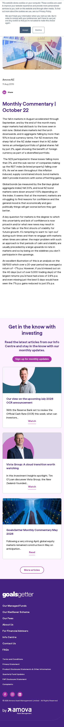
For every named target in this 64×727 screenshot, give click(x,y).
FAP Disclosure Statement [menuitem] (14, 679)
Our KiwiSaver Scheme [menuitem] (16, 612)
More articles (32, 569)
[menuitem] (4, 694)
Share (10, 92)
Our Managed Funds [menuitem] (14, 605)
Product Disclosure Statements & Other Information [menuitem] (26, 669)
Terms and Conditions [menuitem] (12, 659)
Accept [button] (25, 30)
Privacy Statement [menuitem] (11, 664)
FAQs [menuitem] (5, 649)
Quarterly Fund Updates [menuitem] (13, 674)
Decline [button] (38, 30)
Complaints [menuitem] (7, 684)
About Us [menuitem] (7, 624)
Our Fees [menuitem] (7, 618)
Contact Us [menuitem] (9, 643)
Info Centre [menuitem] (9, 637)
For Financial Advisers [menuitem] (15, 630)
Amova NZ (8, 79)
